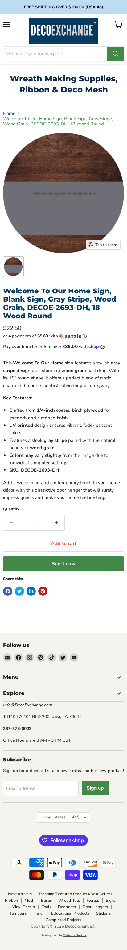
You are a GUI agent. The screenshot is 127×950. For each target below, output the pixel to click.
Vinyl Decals (23, 907)
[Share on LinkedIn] (31, 591)
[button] (63, 336)
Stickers (103, 913)
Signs (111, 900)
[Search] (115, 54)
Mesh (29, 900)
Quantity (11, 509)
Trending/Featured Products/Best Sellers (75, 894)
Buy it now (63, 563)
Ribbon (11, 900)
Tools (46, 907)
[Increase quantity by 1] (57, 523)
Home (9, 113)
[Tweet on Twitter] (19, 591)
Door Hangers (95, 907)
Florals (93, 900)
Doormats (67, 907)
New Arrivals (20, 894)
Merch (38, 913)
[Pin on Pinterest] (42, 591)
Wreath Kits (69, 900)
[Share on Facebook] (7, 591)
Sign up (95, 788)
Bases (46, 900)
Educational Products (70, 913)
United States (60, 817)
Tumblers (18, 913)
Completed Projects (63, 920)
